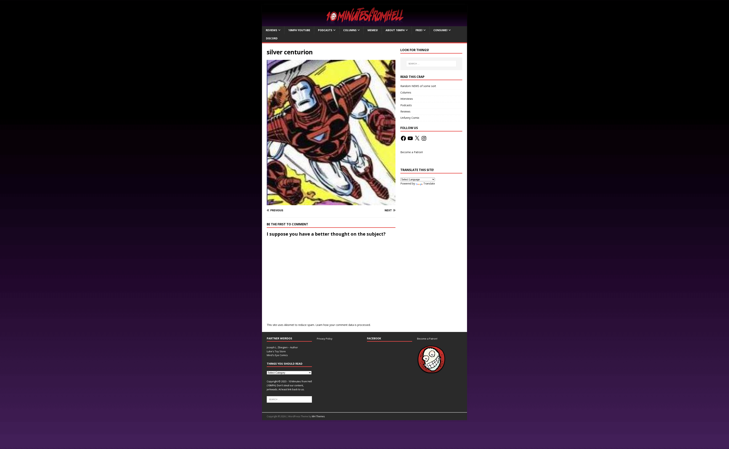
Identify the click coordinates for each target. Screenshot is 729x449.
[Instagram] (424, 138)
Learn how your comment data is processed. (343, 325)
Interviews (406, 99)
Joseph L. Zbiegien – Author (282, 347)
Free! (419, 30)
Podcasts (325, 30)
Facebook (374, 338)
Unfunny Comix (409, 118)
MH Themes (318, 416)
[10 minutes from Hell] (364, 24)
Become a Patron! (411, 152)
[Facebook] (403, 138)
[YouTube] (410, 138)
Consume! (440, 30)
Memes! (373, 30)
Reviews (271, 30)
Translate (429, 183)
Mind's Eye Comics (277, 355)
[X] (417, 138)
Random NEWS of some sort (418, 86)
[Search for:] (431, 63)
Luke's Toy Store (276, 351)
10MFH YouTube (299, 30)
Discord (272, 38)
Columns (350, 30)
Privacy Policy (324, 338)
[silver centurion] (331, 203)
